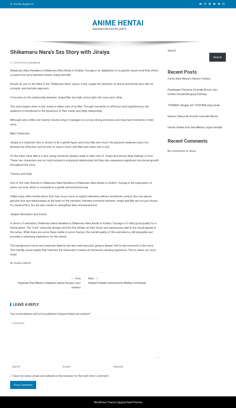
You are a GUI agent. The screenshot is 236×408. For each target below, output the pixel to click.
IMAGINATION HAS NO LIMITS (109, 28)
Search (172, 50)
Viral (120, 402)
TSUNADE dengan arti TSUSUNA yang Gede (194, 105)
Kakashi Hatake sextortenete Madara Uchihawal (117, 281)
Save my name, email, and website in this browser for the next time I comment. (61, 376)
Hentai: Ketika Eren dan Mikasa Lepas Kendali (195, 127)
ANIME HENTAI (118, 23)
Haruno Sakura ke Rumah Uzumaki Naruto (193, 116)
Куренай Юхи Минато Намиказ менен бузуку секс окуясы (49, 283)
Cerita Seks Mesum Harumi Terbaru (189, 78)
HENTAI (27, 263)
